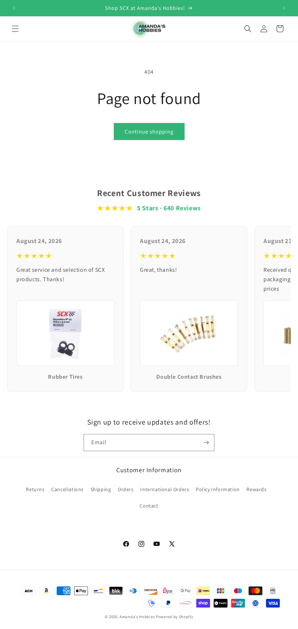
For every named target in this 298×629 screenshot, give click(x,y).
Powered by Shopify (174, 616)
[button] (15, 29)
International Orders (164, 489)
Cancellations (67, 489)
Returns (35, 489)
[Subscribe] (206, 442)
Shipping (100, 489)
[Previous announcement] (14, 8)
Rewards (256, 489)
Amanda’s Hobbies (137, 616)
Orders (126, 489)
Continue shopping (149, 131)
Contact (149, 505)
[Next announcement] (284, 8)
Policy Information (218, 489)
